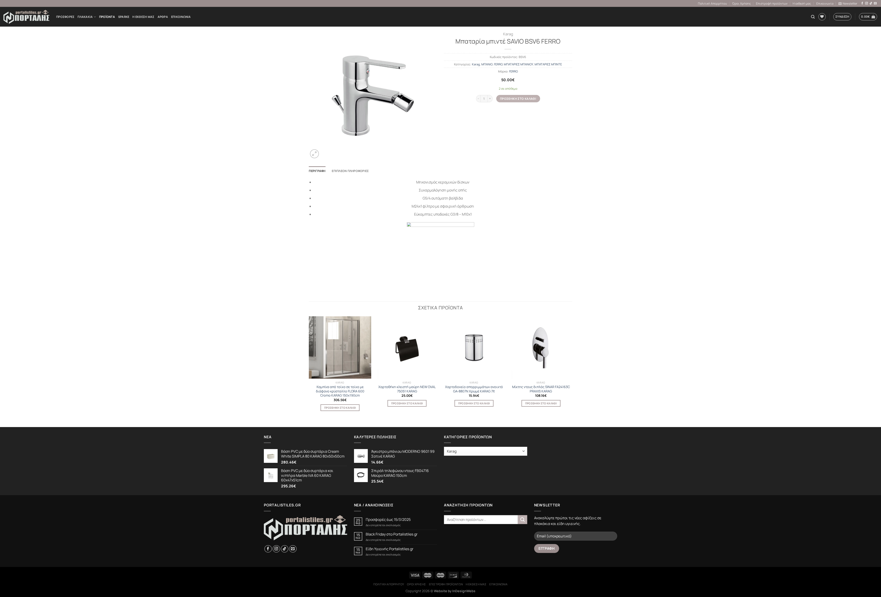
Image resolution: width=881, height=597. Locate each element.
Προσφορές (65, 17)
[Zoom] (314, 153)
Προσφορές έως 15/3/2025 (388, 519)
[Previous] (309, 368)
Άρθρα (163, 17)
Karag (508, 33)
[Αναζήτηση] (813, 16)
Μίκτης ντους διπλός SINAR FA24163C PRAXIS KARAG (541, 389)
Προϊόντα (107, 17)
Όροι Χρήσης (741, 3)
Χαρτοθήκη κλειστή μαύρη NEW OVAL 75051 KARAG (407, 389)
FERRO (498, 64)
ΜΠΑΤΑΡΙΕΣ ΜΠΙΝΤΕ (548, 64)
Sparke (123, 17)
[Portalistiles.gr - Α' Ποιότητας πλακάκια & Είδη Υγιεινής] (26, 17)
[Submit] (522, 519)
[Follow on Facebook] (862, 3)
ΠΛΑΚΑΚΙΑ (85, 17)
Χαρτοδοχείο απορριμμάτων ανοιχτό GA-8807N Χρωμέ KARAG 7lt (474, 389)
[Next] (572, 368)
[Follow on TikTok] (871, 3)
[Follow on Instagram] (866, 3)
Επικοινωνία (825, 3)
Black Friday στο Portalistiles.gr (392, 534)
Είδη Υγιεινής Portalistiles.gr (389, 549)
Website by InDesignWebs (454, 591)
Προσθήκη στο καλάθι (518, 99)
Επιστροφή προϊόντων (772, 3)
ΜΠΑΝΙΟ (487, 64)
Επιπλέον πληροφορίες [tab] (350, 171)
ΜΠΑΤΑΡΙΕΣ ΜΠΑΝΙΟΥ (518, 64)
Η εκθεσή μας (802, 3)
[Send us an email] (875, 3)
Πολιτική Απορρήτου (712, 3)
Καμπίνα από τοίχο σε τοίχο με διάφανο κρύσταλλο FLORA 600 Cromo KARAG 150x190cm (340, 391)
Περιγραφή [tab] (317, 171)
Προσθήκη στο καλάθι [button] (340, 407)
